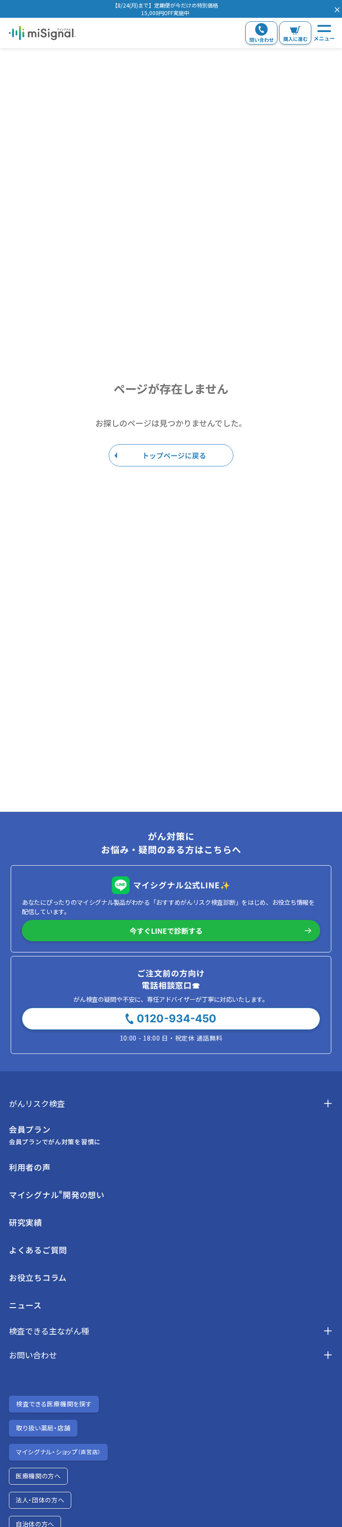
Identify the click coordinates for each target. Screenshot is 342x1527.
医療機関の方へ (38, 1475)
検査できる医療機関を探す (54, 1403)
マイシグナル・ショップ (58, 1451)
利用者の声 (30, 1167)
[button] (165, 8)
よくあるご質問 (38, 1250)
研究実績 (25, 1222)
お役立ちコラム (38, 1277)
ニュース (25, 1305)
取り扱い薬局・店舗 (43, 1427)
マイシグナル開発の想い (57, 1194)
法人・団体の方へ (40, 1499)
